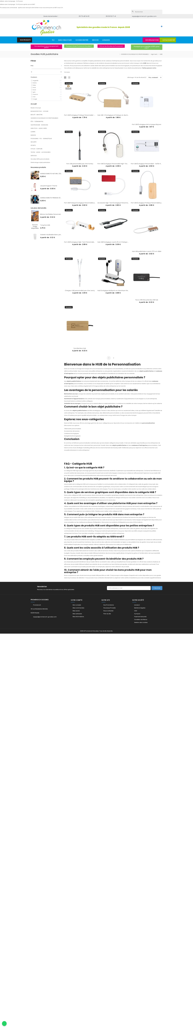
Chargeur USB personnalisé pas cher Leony (80, 291)
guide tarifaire (98, 555)
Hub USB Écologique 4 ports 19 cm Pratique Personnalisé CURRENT (120, 242)
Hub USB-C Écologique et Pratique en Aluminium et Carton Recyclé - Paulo (124, 115)
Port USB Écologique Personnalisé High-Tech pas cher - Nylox (119, 164)
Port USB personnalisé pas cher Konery (79, 164)
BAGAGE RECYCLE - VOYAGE (39, 111)
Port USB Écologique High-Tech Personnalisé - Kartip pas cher (85, 242)
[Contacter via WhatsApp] (4, 1023)
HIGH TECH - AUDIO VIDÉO (39, 128)
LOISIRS (33, 132)
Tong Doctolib (45, 225)
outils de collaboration (148, 489)
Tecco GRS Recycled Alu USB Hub (146, 300)
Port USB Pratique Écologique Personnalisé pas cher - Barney (85, 203)
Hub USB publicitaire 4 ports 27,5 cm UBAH (146, 251)
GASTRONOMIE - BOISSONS (39, 125)
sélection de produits (122, 567)
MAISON (33, 135)
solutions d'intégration (119, 522)
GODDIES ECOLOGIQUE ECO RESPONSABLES (44, 118)
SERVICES (34, 156)
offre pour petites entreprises (114, 533)
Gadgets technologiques (72, 436)
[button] (46, 46)
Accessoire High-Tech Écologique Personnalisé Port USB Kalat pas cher (122, 203)
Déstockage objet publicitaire (40, 162)
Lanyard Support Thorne (48, 186)
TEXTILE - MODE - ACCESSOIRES (40, 152)
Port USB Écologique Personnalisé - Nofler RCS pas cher (150, 164)
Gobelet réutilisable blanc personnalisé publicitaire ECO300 (61, 235)
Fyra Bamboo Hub (80, 348)
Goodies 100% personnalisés (40, 159)
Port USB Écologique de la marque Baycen (146, 124)
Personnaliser (73, 111)
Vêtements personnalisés (72, 429)
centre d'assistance (130, 578)
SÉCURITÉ (33, 142)
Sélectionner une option (140, 296)
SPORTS (33, 145)
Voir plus (67, 72)
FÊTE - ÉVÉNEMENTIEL (37, 121)
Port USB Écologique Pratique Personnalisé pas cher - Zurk (151, 203)
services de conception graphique (91, 500)
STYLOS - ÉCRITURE (36, 149)
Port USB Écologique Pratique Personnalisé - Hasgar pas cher (85, 115)
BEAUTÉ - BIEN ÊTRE (37, 115)
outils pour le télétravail (123, 544)
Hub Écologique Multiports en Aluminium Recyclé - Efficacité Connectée (123, 291)
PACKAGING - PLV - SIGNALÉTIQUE (41, 138)
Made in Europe (36, 108)
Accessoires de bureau (72, 431)
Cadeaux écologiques (71, 433)
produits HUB (156, 473)
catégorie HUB (117, 511)
